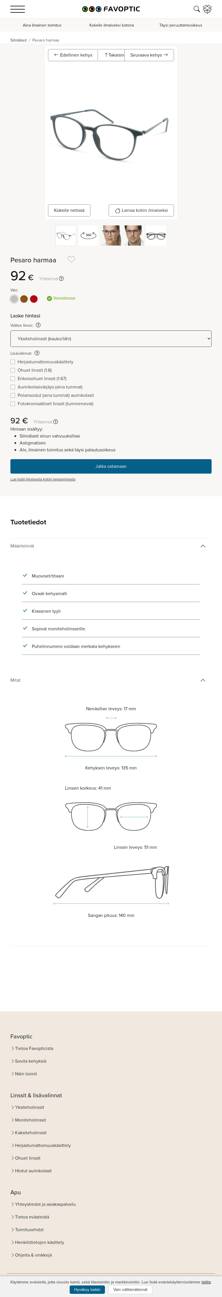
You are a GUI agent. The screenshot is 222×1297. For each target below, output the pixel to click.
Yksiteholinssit (29, 1107)
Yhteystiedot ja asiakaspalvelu (45, 1204)
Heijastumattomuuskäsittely (43, 1145)
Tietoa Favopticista (34, 1048)
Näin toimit (26, 1073)
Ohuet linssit (27, 1158)
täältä (206, 1282)
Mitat (15, 680)
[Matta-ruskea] (24, 299)
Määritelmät (22, 546)
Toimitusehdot (29, 1229)
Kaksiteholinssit (31, 1132)
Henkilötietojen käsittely (39, 1242)
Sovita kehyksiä (30, 1061)
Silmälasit (18, 40)
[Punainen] (34, 299)
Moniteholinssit (30, 1120)
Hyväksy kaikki (87, 1290)
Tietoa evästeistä (32, 1217)
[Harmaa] (14, 299)
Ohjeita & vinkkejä (33, 1255)
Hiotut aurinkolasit (33, 1170)
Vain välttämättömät (130, 1290)
